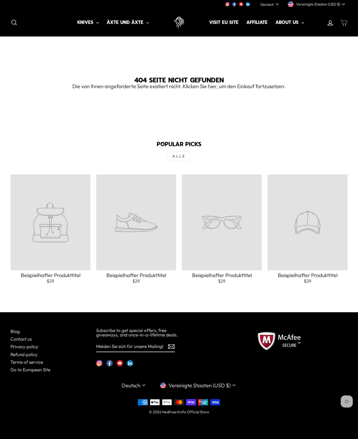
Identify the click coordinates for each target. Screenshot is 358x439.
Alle (179, 156)
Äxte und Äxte (126, 22)
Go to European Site (30, 369)
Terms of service (26, 362)
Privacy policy (24, 346)
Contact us (21, 339)
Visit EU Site (223, 22)
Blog (15, 331)
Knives (86, 22)
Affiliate (257, 22)
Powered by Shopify (179, 419)
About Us (287, 22)
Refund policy (23, 354)
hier (212, 86)
